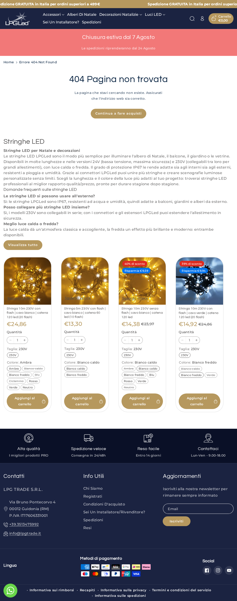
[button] (53, 15)
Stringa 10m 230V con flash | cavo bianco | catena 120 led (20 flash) (27, 313)
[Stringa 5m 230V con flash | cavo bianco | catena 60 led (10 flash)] (85, 281)
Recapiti (87, 590)
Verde (14, 387)
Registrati (92, 496)
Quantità (14, 332)
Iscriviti (177, 521)
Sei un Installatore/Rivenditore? (114, 512)
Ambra (15, 369)
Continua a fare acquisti (118, 113)
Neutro (29, 387)
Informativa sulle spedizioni (120, 596)
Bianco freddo (20, 375)
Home (8, 62)
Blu (38, 375)
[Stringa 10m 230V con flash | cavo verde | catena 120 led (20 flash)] (199, 281)
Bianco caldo (34, 369)
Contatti (13, 476)
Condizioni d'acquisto (104, 504)
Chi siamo (93, 488)
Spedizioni (93, 520)
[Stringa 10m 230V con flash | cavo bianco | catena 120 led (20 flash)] (27, 281)
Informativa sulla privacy (124, 590)
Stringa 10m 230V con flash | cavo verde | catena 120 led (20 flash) (198, 313)
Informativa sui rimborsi (52, 590)
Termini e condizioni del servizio (181, 590)
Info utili (93, 476)
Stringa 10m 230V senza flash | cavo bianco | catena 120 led (142, 313)
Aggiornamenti (182, 476)
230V (14, 355)
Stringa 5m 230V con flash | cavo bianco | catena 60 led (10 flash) (85, 313)
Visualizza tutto (23, 245)
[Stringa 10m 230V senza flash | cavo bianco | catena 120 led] (142, 281)
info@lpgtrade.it (25, 533)
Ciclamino (17, 381)
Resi (87, 528)
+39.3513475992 (24, 524)
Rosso (34, 381)
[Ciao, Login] (202, 18)
